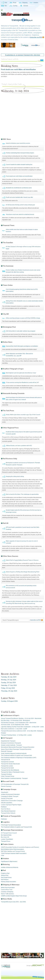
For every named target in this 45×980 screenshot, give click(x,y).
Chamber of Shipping (7, 891)
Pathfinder (4, 819)
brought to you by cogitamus (7, 966)
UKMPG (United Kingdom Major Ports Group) (14, 896)
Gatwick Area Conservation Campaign (12, 800)
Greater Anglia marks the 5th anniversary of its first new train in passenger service (23, 511)
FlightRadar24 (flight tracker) (9, 861)
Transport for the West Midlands (10, 770)
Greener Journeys (6, 786)
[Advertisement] (22, 115)
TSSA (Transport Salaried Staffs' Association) (13, 853)
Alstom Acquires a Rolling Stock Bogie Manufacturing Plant (22, 572)
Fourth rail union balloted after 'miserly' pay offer (19, 197)
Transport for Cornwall (7, 761)
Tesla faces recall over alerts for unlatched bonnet (20, 214)
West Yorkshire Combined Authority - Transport (14, 778)
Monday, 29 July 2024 (8, 680)
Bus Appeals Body (6, 835)
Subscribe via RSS (36, 37)
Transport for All (5, 759)
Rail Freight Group (6, 877)
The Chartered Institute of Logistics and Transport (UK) (16, 755)
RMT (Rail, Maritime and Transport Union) (13, 851)
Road (14, 2)
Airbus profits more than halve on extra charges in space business (22, 230)
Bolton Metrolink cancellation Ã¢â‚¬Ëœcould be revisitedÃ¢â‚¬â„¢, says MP (19, 354)
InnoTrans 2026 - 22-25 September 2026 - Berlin (15, 724)
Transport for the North (7, 768)
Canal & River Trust (6, 889)
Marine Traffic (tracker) (7, 894)
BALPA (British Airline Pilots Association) (12, 849)
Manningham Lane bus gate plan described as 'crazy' (21, 373)
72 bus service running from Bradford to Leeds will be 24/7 (22, 382)
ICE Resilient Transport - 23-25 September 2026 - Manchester (18, 722)
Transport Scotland (6, 774)
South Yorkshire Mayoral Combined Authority (13, 753)
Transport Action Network (8, 813)
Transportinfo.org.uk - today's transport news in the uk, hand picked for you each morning (22, 20)
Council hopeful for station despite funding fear (19, 164)
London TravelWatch (7, 839)
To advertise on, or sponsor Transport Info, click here (22, 55)
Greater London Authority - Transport (11, 745)
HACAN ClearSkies (6, 802)
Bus (6, 5)
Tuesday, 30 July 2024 (8, 677)
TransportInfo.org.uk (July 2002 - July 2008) (13, 902)
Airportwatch (4, 792)
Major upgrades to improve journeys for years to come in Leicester (22, 542)
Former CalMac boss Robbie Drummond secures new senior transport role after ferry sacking (23, 271)
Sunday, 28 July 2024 (8, 682)
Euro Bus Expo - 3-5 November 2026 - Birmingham (15, 720)
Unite (2, 855)
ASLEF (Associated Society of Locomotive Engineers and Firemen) (20, 847)
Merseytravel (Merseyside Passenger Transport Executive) (17, 747)
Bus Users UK (5, 837)
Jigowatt (37, 965)
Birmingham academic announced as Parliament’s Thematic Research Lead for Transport (23, 464)
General (25, 5)
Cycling (15, 5)
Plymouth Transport (6, 751)
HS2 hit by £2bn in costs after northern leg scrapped (20, 331)
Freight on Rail (5, 873)
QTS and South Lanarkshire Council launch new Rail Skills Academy (22, 528)
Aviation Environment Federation (10, 794)
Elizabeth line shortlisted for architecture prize (19, 188)
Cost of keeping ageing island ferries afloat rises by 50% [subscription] (22, 290)
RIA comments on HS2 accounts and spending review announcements (21, 586)
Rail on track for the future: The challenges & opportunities (22, 494)
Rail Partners (4, 879)
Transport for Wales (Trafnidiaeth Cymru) (12, 772)
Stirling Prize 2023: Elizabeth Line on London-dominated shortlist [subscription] (24, 302)
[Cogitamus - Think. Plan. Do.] (15, 15)
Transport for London (7, 766)
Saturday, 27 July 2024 (9, 685)
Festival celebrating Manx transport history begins (20, 153)
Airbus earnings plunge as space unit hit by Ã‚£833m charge (23, 318)
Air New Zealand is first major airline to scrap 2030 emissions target (23, 247)
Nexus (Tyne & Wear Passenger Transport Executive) (16, 749)
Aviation (35, 2)
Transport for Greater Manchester (10, 764)
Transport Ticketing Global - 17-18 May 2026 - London (16, 735)
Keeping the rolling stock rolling (15, 476)
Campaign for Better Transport (9, 796)
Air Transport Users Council (9, 833)
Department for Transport (8, 741)
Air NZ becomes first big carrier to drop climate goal (20, 205)
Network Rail (4, 875)
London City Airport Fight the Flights (11, 805)
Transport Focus (5, 841)
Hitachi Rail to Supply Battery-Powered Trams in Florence (22, 560)
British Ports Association (8, 887)
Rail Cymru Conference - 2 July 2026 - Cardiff (14, 729)
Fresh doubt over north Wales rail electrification (18, 69)
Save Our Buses (5, 809)
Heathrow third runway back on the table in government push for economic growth (24, 433)
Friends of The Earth (7, 798)
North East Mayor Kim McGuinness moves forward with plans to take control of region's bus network (24, 398)
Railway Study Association (8, 881)
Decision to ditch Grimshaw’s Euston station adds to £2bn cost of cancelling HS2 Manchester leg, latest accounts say (24, 602)
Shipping (24, 2)
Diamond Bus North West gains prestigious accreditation (22, 346)
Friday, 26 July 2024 (8, 688)
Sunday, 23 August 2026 (9, 701)
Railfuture (4, 807)
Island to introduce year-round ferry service (18, 143)
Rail (6, 2)
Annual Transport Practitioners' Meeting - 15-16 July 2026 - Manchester (21, 718)
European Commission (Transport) (11, 743)
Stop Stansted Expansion (8, 811)
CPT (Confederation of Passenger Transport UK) (15, 784)
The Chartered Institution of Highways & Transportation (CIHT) (18, 757)
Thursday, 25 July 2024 (9, 691)
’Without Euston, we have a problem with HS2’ (19, 445)
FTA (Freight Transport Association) (11, 825)
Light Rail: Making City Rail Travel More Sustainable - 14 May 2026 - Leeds (22, 726)
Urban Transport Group (7, 776)
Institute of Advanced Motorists (9, 867)
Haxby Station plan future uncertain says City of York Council (23, 414)
